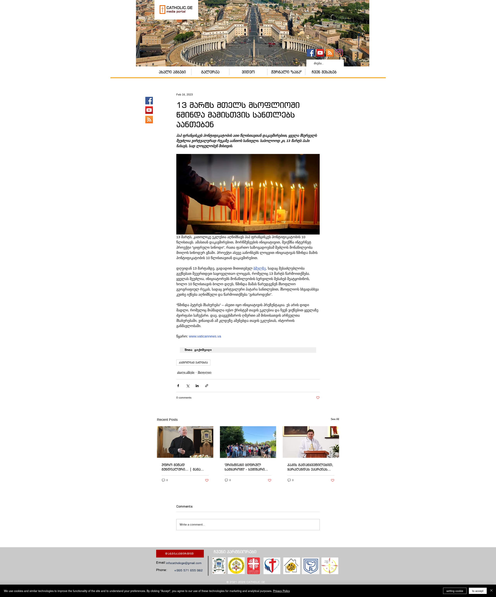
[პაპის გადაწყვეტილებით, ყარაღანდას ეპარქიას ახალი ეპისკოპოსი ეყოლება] (311, 442)
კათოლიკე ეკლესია (193, 362)
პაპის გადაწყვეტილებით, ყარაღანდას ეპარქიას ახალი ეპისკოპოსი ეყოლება (310, 467)
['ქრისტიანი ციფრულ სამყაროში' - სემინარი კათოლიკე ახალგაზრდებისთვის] (248, 442)
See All (335, 419)
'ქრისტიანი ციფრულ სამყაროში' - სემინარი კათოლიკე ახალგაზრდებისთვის (245, 467)
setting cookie (454, 591)
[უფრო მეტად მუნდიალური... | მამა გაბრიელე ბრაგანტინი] (185, 442)
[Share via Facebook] (178, 385)
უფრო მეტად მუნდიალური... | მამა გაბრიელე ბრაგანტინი (182, 467)
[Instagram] (339, 53)
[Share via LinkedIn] (197, 385)
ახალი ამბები (185, 372)
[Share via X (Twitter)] (187, 385)
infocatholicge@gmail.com (184, 563)
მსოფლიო (204, 372)
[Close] (491, 591)
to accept (477, 591)
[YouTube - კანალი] (320, 53)
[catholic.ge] (310, 53)
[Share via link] (206, 385)
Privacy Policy (281, 591)
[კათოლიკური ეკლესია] (329, 53)
